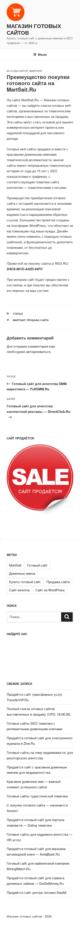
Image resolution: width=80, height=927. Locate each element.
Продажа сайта (38, 320)
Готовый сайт (37, 565)
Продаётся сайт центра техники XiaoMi (36, 892)
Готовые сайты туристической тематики (37, 796)
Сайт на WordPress (50, 590)
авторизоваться (38, 351)
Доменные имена (22, 573)
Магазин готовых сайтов (34, 29)
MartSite (36, 71)
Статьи (18, 313)
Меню (42, 54)
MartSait (19, 320)
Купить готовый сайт (25, 581)
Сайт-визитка (19, 590)
